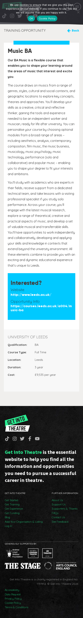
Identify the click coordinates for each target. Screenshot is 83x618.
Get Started (11, 500)
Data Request (13, 594)
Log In (8, 526)
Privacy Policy (13, 598)
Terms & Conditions (16, 607)
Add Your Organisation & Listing (24, 521)
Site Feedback (60, 521)
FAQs (55, 513)
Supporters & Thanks (64, 508)
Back (75, 30)
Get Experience (14, 508)
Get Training (12, 504)
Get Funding (12, 513)
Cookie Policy (13, 603)
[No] (78, 12)
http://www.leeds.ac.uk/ (31, 295)
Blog (7, 517)
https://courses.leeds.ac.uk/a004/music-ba (41, 308)
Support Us (58, 504)
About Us (57, 500)
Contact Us (58, 517)
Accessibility (12, 590)
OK (31, 18)
